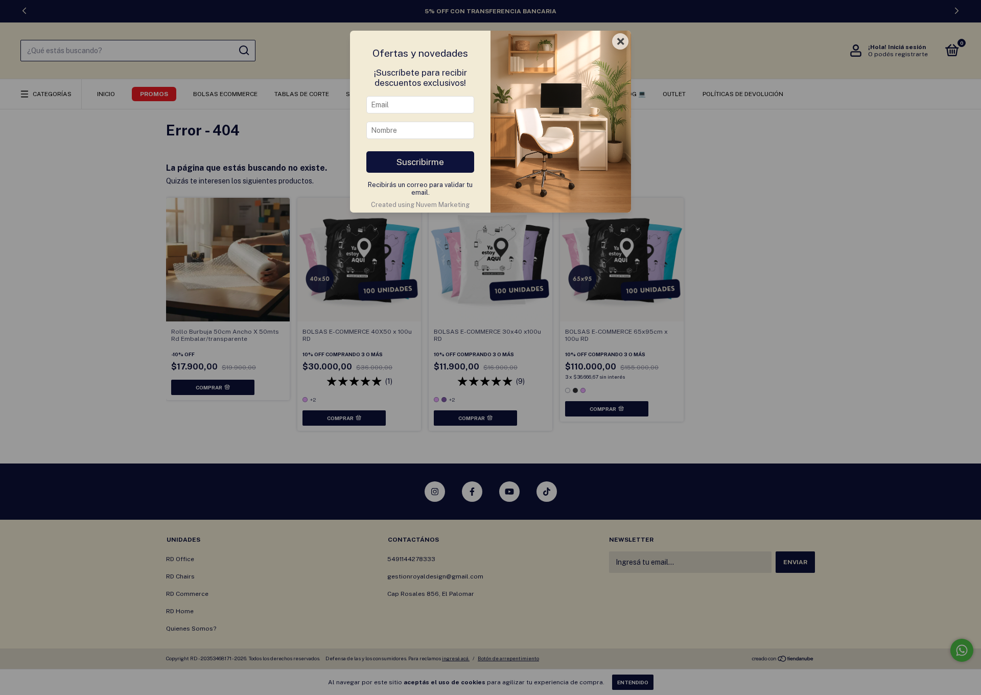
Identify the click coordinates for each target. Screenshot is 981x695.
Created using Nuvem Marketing (420, 204)
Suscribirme (420, 162)
